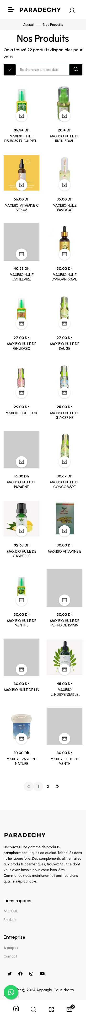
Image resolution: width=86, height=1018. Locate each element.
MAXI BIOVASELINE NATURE (21, 761)
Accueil (28, 25)
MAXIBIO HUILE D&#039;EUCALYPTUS (21, 139)
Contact (10, 956)
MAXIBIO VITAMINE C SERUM (22, 207)
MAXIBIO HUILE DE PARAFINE (21, 484)
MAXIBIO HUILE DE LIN (21, 690)
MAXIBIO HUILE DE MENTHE (21, 623)
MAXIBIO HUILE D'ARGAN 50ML (64, 277)
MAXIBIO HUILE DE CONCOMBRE (64, 484)
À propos (11, 948)
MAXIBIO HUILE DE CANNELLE (21, 553)
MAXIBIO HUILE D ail (21, 413)
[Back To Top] (72, 989)
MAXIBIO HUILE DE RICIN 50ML (64, 138)
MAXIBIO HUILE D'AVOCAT (65, 207)
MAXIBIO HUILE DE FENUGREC (21, 346)
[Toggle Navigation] (11, 9)
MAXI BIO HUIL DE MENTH (64, 761)
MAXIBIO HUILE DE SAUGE (64, 346)
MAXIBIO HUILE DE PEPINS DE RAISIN (64, 623)
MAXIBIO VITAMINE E (64, 551)
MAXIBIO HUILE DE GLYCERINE (64, 415)
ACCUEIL (11, 911)
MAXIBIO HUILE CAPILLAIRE (22, 277)
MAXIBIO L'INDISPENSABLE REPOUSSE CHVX (64, 692)
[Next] (57, 786)
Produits (10, 920)
